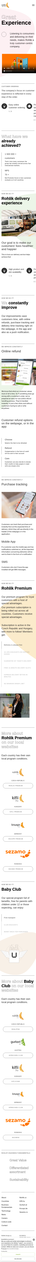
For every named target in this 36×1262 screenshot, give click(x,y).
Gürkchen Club (16, 1055)
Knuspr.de (23, 1208)
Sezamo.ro (24, 1212)
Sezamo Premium (15, 869)
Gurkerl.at (23, 1205)
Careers (5, 1218)
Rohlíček (16, 1029)
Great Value (18, 1160)
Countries (5, 1201)
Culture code (6, 1222)
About (4, 1197)
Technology (6, 1211)
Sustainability (19, 1179)
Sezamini (16, 1137)
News (4, 1214)
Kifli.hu (22, 1201)
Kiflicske (16, 1081)
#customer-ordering (4, 34)
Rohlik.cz (23, 1197)
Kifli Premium (16, 812)
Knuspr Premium (15, 839)
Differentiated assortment (19, 1170)
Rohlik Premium (16, 785)
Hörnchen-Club (16, 1107)
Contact (5, 1225)
